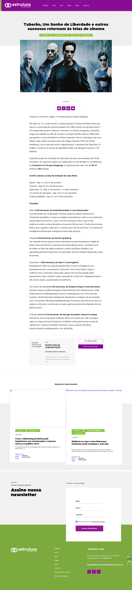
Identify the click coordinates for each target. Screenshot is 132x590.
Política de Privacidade (98, 521)
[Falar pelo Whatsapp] (129, 558)
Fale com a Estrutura (90, 346)
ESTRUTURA (45, 35)
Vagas (77, 5)
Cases (54, 5)
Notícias (73, 35)
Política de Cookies (61, 576)
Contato (86, 5)
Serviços (45, 5)
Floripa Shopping (59, 35)
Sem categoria (86, 35)
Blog (61, 5)
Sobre (69, 5)
